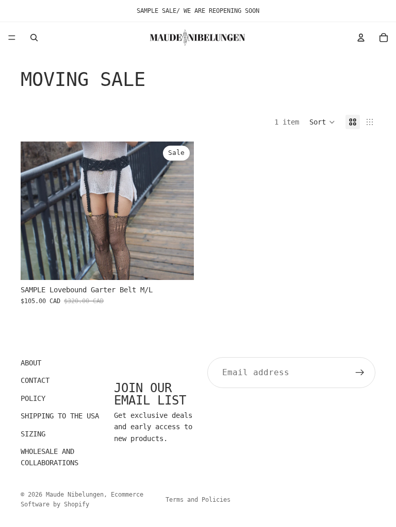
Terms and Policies (198, 499)
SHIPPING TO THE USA (60, 416)
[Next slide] (178, 210)
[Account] (361, 37)
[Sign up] (360, 372)
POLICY (33, 398)
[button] (322, 122)
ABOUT (31, 363)
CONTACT (35, 381)
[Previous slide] (36, 210)
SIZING (33, 434)
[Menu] (12, 37)
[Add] (178, 264)
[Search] (34, 37)
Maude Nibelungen (75, 494)
